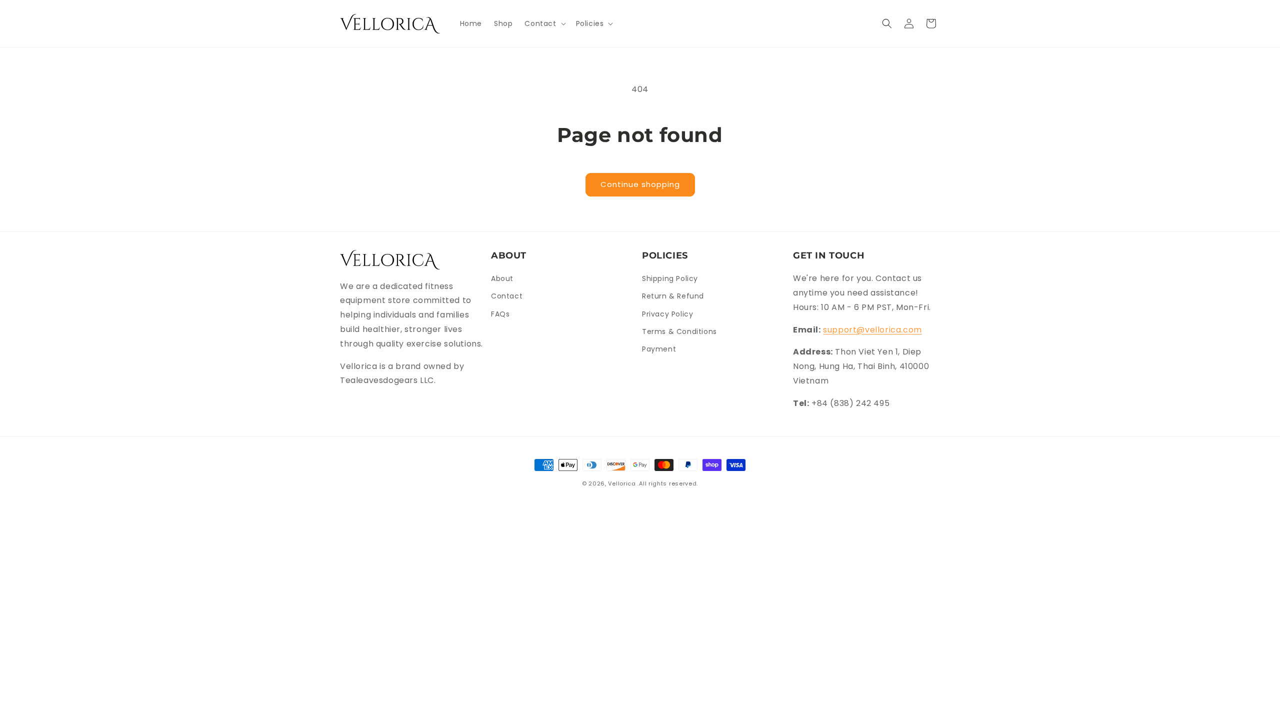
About (502, 279)
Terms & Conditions (679, 331)
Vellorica (622, 484)
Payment (659, 349)
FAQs (500, 314)
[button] (544, 23)
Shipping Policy (670, 279)
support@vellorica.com (872, 330)
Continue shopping (640, 184)
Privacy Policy (667, 314)
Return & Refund (673, 296)
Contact (506, 296)
